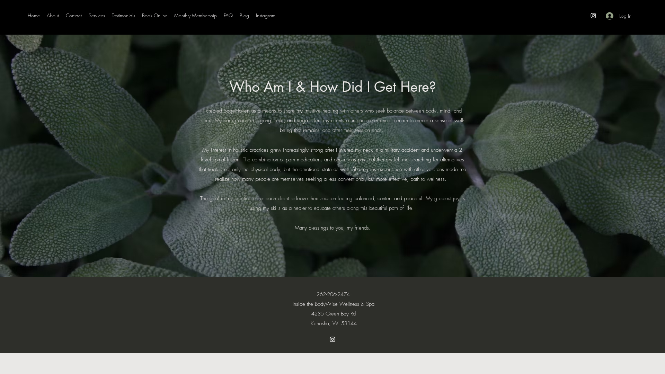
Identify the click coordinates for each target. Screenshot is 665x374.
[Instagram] (593, 15)
